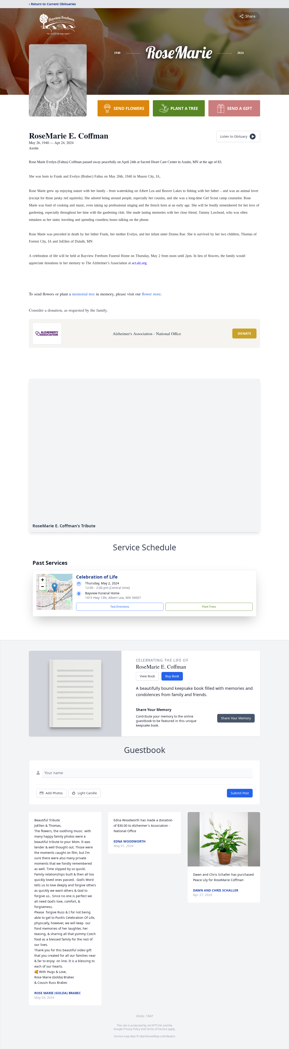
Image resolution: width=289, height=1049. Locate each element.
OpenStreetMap (149, 1036)
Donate (244, 333)
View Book (147, 676)
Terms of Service (156, 1029)
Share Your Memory (236, 718)
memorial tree (83, 293)
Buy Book (172, 676)
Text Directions (119, 607)
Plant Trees (209, 607)
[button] (54, 587)
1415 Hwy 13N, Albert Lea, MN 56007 (113, 597)
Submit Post (240, 793)
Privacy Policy (131, 1029)
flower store (151, 293)
